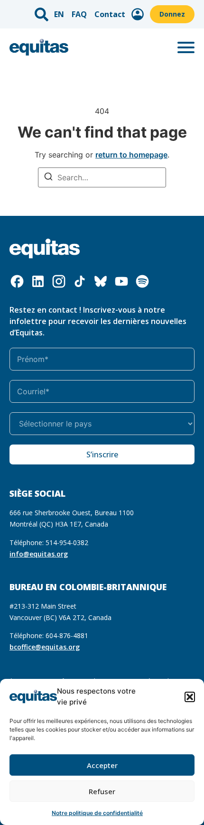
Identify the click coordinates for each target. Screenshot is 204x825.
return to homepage (131, 154)
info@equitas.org (38, 553)
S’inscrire (102, 454)
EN (59, 14)
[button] (190, 697)
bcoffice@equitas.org (44, 646)
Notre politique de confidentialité (97, 812)
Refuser (102, 791)
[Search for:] (102, 177)
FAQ (79, 14)
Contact (109, 14)
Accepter (102, 765)
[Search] (48, 177)
